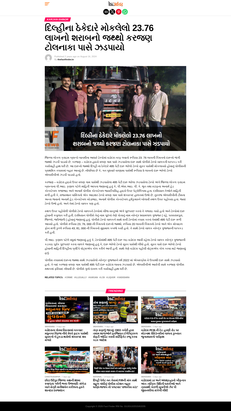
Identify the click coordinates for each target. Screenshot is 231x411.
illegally (81, 278)
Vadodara (123, 278)
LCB (103, 278)
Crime (69, 278)
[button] (47, 4)
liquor (111, 278)
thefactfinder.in (66, 59)
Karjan (94, 278)
